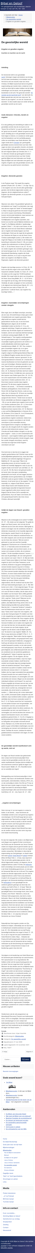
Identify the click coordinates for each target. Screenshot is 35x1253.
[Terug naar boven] (32, 1250)
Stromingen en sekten (10, 1179)
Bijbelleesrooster (11, 1091)
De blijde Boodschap (10, 1142)
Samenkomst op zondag (11, 1219)
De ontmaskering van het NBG (16, 1129)
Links (4, 1182)
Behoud (6, 1155)
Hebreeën (28, 864)
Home (5, 1139)
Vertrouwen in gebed (13, 1127)
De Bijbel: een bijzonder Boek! (16, 1114)
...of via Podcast (8, 1196)
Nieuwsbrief (7, 1230)
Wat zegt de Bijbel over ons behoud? (18, 1116)
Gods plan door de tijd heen (12, 1144)
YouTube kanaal (8, 1202)
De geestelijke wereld (10, 1165)
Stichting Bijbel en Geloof (11, 1216)
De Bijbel (9, 1082)
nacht (3, 77)
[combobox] (12, 1059)
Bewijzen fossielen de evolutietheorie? (19, 1118)
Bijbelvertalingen (8, 1147)
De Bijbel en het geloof (10, 1157)
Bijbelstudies (7, 1150)
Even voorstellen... (9, 1213)
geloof (10, 855)
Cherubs (16, 142)
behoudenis (7, 882)
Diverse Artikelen (9, 1170)
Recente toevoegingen (10, 1071)
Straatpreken (7, 1222)
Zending (5, 1224)
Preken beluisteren (9, 1193)
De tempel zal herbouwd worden (17, 1120)
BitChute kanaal (8, 1199)
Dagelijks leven (8, 1173)
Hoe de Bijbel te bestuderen (12, 1152)
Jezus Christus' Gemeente (11, 1162)
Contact (5, 1227)
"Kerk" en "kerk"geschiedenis (12, 1176)
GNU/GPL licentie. (7, 1248)
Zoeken (26, 1059)
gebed (25, 855)
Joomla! (3, 1246)
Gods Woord (17, 855)
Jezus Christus (8, 1160)
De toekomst (8, 1167)
